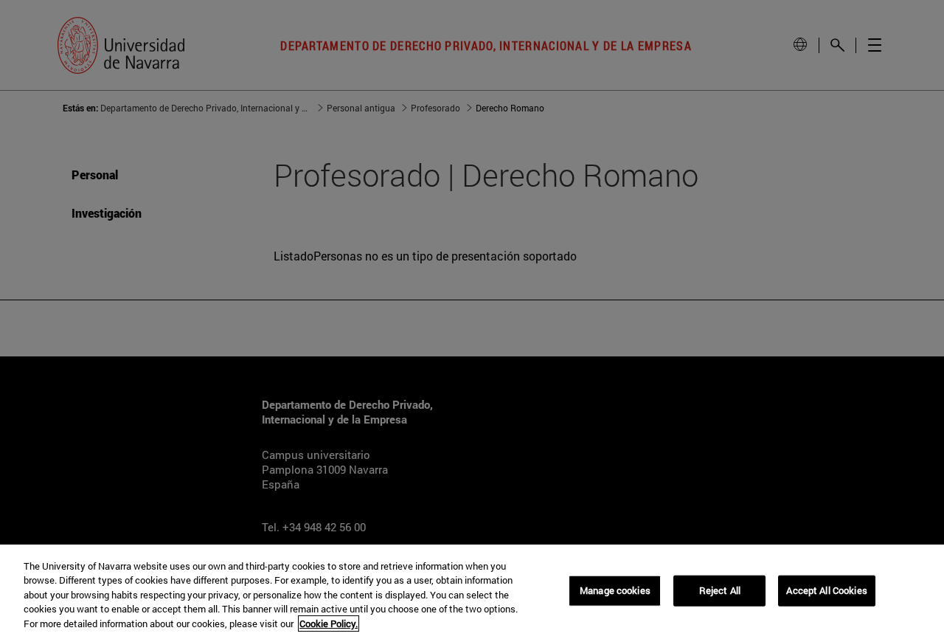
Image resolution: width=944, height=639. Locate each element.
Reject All (719, 590)
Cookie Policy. (328, 623)
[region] (472, 592)
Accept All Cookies (826, 590)
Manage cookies (615, 590)
